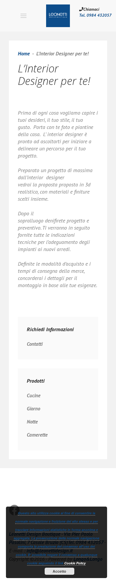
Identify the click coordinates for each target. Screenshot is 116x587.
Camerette (37, 435)
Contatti (35, 344)
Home (24, 53)
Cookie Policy (75, 563)
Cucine (33, 395)
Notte (32, 421)
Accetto (59, 571)
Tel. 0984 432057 (95, 15)
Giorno (33, 408)
